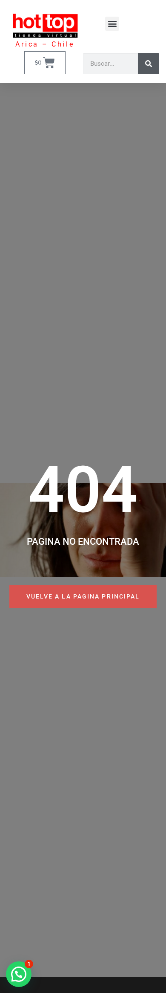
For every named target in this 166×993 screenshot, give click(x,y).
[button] (112, 24)
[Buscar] (148, 63)
